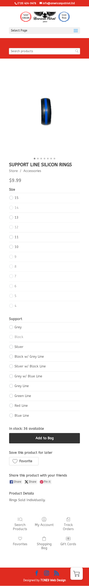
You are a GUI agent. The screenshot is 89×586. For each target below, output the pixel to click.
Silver (18, 347)
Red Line (21, 406)
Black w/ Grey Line (29, 357)
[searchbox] (44, 51)
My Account (44, 525)
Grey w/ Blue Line (28, 376)
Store (13, 171)
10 (16, 247)
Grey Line (21, 386)
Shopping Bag (44, 546)
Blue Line (21, 416)
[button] (23, 461)
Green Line (22, 396)
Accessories (32, 171)
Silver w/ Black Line (30, 366)
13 (16, 217)
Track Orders (68, 527)
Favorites (20, 544)
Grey (18, 327)
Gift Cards (68, 544)
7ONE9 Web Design (53, 580)
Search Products (20, 527)
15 (16, 198)
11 (16, 237)
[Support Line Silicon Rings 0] (44, 113)
